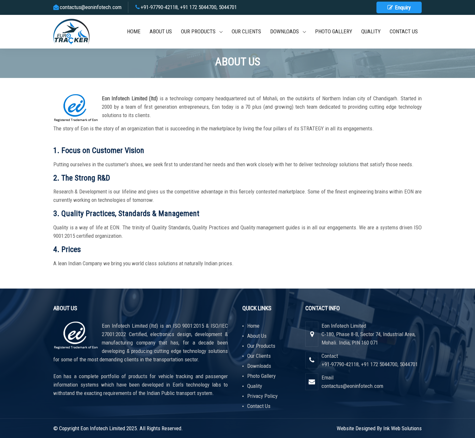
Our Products (200, 31)
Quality (371, 31)
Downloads (286, 31)
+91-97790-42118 (159, 7)
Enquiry (402, 7)
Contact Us (404, 31)
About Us (161, 31)
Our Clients (246, 31)
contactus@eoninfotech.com (90, 7)
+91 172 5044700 (198, 7)
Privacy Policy (262, 396)
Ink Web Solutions (402, 428)
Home (134, 31)
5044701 (228, 7)
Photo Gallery (333, 31)
